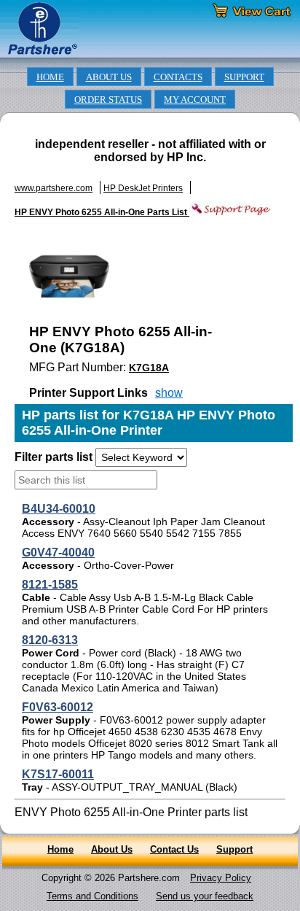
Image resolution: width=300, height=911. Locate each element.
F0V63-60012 (57, 707)
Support (234, 849)
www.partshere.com (53, 188)
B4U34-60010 (58, 509)
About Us (112, 849)
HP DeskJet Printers (143, 188)
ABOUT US (109, 77)
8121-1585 (50, 584)
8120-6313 (50, 640)
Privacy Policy (220, 877)
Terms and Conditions (92, 896)
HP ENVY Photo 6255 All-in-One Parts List (102, 212)
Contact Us (174, 849)
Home (60, 849)
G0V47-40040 (58, 552)
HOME (50, 77)
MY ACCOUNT (195, 100)
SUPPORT (244, 77)
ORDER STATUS (108, 100)
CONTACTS (178, 77)
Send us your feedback (204, 896)
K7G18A (149, 367)
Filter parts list (53, 457)
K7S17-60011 (58, 774)
